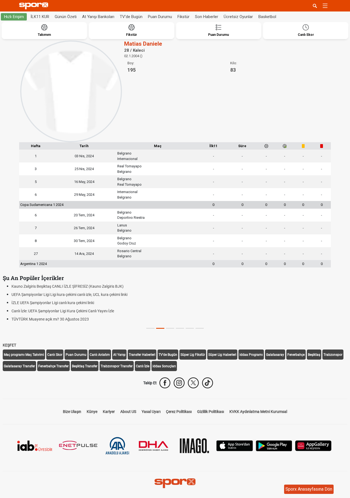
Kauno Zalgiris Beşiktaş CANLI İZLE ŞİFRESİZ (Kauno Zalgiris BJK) (67, 286)
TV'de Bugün (131, 16)
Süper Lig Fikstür (192, 355)
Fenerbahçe (296, 355)
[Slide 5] (200, 328)
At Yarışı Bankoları (98, 16)
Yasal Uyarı (151, 411)
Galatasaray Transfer (19, 366)
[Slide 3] (180, 328)
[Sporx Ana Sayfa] (34, 5)
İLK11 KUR (40, 16)
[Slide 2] (170, 328)
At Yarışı (119, 355)
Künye (92, 411)
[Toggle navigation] (325, 5)
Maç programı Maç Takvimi (24, 355)
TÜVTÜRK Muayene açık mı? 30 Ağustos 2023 (50, 319)
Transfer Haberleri (142, 355)
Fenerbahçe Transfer (53, 366)
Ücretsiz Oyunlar (238, 16)
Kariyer (109, 411)
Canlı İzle (142, 366)
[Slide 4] (190, 328)
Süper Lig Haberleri (222, 355)
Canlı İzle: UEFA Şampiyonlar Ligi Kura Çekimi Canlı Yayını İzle (62, 311)
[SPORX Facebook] (165, 383)
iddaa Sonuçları (164, 366)
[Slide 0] (150, 328)
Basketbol (267, 16)
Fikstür (183, 16)
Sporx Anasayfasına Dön (308, 489)
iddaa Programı (251, 355)
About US (128, 411)
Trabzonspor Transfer (117, 366)
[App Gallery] (313, 445)
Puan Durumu (160, 16)
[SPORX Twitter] (193, 383)
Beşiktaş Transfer (84, 366)
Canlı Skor (54, 355)
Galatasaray (275, 355)
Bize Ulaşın (72, 411)
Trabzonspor (332, 355)
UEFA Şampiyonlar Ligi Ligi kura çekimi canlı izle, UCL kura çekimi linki (69, 294)
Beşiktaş (314, 355)
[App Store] (234, 445)
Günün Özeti (66, 16)
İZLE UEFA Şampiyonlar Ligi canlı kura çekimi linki (52, 303)
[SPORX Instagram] (179, 383)
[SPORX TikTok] (208, 383)
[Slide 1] (160, 328)
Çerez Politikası (179, 411)
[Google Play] (274, 445)
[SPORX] (175, 483)
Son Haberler (206, 16)
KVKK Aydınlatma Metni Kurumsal (258, 411)
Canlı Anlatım (100, 355)
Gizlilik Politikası (210, 411)
